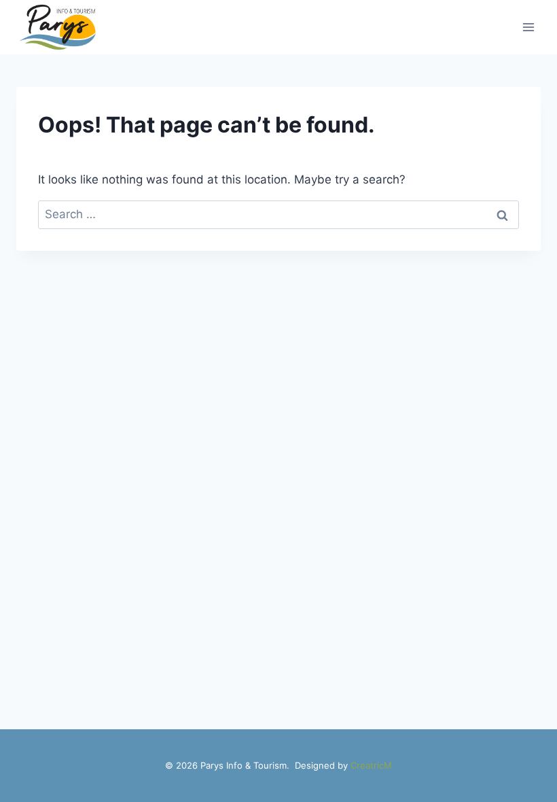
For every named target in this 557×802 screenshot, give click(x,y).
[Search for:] (278, 214)
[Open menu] (528, 26)
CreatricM (371, 765)
